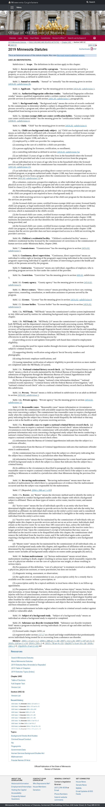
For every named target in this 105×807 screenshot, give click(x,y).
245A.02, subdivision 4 (75, 125)
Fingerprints (16, 746)
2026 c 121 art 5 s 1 (33, 704)
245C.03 (91, 45)
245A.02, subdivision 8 (81, 299)
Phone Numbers (60, 794)
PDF (94, 49)
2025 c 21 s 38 (30, 712)
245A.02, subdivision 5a (68, 152)
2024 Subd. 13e (16, 729)
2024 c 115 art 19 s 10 (33, 726)
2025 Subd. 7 (15, 712)
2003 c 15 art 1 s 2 (30, 641)
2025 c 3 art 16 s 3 (33, 721)
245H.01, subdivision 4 (18, 121)
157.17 (41, 635)
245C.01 (13, 45)
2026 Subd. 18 (15, 706)
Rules (26, 38)
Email (56, 790)
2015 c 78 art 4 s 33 (54, 643)
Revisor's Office (58, 38)
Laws (20, 38)
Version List (16, 687)
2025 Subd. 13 (15, 718)
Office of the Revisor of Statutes (36, 32)
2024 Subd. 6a (15, 726)
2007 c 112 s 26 (67, 641)
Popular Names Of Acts (20, 760)
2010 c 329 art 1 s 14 (18, 643)
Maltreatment (17, 757)
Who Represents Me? (41, 784)
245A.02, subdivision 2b (19, 84)
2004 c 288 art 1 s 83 (41, 490)
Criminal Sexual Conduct (21, 739)
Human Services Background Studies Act (27, 753)
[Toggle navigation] (12, 7)
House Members (39, 787)
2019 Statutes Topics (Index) (22, 672)
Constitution (45, 38)
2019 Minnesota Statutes (17, 42)
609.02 (80, 275)
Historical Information (20, 784)
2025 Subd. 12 (15, 715)
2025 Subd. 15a (16, 721)
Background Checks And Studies (24, 736)
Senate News (81, 785)
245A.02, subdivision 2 (28, 395)
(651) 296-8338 (60, 788)
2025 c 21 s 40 (30, 718)
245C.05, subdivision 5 (59, 98)
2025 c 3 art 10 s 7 (30, 723)
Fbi (12, 743)
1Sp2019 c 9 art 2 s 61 (28, 646)
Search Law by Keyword (77, 38)
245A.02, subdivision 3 (83, 89)
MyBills (79, 788)
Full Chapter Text (18, 684)
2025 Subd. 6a (15, 709)
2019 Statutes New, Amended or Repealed (28, 665)
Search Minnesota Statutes (22, 658)
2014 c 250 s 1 (35, 643)
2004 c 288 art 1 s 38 (49, 641)
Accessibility (16, 793)
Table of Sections (18, 680)
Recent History (17, 700)
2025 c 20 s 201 (31, 709)
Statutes (12, 38)
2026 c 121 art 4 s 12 (32, 706)
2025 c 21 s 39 (30, 715)
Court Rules (34, 38)
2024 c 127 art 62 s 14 (34, 729)
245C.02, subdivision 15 (19, 167)
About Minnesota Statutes (22, 661)
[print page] (94, 38)
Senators (36, 790)
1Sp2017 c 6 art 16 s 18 (75, 643)
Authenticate (84, 49)
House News (81, 782)
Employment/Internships (21, 787)
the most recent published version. (71, 55)
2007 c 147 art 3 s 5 (85, 641)
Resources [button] (16, 651)
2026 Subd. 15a (16, 704)
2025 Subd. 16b (16, 723)
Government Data (18, 750)
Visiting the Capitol (18, 790)
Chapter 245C (66, 42)
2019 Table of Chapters (20, 668)
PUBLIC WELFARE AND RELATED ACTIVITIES (44, 42)
